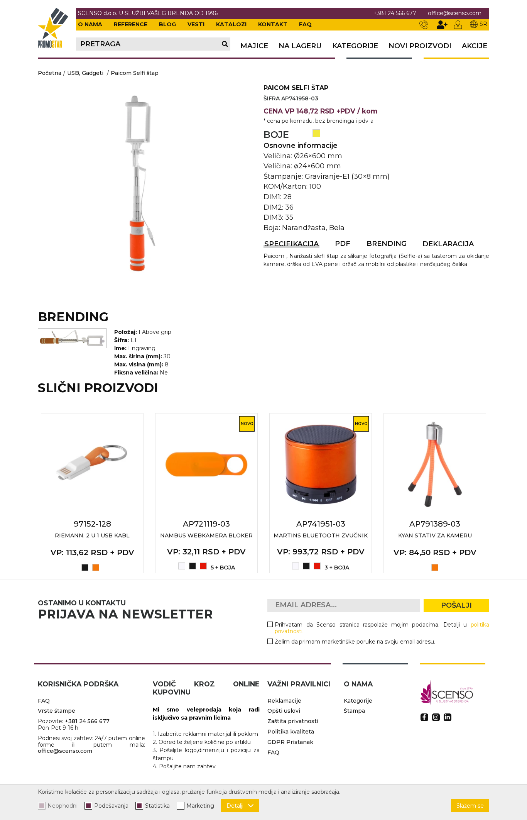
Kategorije (355, 46)
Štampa (354, 710)
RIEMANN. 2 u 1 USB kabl (92, 535)
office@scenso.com (454, 13)
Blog (167, 24)
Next (498, 493)
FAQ (305, 24)
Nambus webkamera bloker (206, 535)
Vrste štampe (56, 710)
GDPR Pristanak (290, 742)
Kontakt (272, 24)
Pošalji (456, 605)
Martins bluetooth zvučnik (321, 535)
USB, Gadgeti (85, 72)
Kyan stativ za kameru (435, 535)
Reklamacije (284, 700)
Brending (387, 243)
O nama (90, 24)
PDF (342, 243)
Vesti (195, 24)
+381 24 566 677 (394, 13)
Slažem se (470, 805)
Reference (130, 24)
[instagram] (436, 717)
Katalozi (231, 24)
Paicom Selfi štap (135, 72)
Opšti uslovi (283, 710)
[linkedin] (447, 717)
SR (483, 23)
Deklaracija (448, 244)
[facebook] (424, 717)
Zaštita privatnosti (292, 721)
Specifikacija (291, 244)
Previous (29, 493)
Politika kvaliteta (290, 731)
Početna (49, 72)
